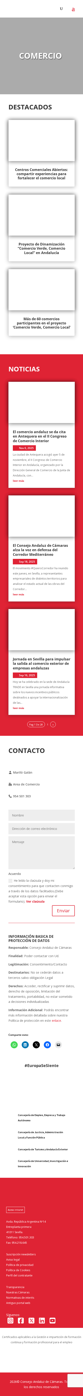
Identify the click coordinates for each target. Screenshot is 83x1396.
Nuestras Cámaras (17, 1292)
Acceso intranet (15, 1209)
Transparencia (15, 1287)
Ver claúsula (35, 901)
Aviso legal (13, 1259)
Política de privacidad (19, 1265)
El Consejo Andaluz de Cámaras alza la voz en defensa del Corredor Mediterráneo (40, 550)
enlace (56, 1020)
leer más (18, 481)
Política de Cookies (18, 1270)
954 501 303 (21, 796)
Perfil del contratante (19, 1275)
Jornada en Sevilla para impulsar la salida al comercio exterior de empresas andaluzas (41, 664)
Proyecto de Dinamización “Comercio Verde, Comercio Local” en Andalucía (41, 248)
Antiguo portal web (18, 1303)
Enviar (63, 911)
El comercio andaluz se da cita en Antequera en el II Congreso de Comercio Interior (40, 436)
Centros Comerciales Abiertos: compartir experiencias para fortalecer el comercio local (41, 173)
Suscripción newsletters (21, 1254)
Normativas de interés (20, 1298)
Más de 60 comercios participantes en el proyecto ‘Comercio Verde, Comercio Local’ (41, 323)
